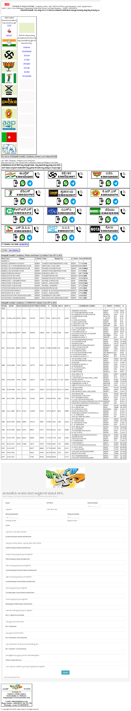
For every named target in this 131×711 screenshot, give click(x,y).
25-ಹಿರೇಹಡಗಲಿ (26, 51)
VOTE (9, 25)
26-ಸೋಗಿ (27, 55)
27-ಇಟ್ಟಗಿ (26, 59)
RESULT (9, 35)
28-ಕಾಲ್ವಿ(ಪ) (26, 63)
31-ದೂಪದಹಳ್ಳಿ (26, 76)
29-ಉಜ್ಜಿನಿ (27, 68)
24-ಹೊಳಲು (26, 47)
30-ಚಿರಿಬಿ (27, 72)
